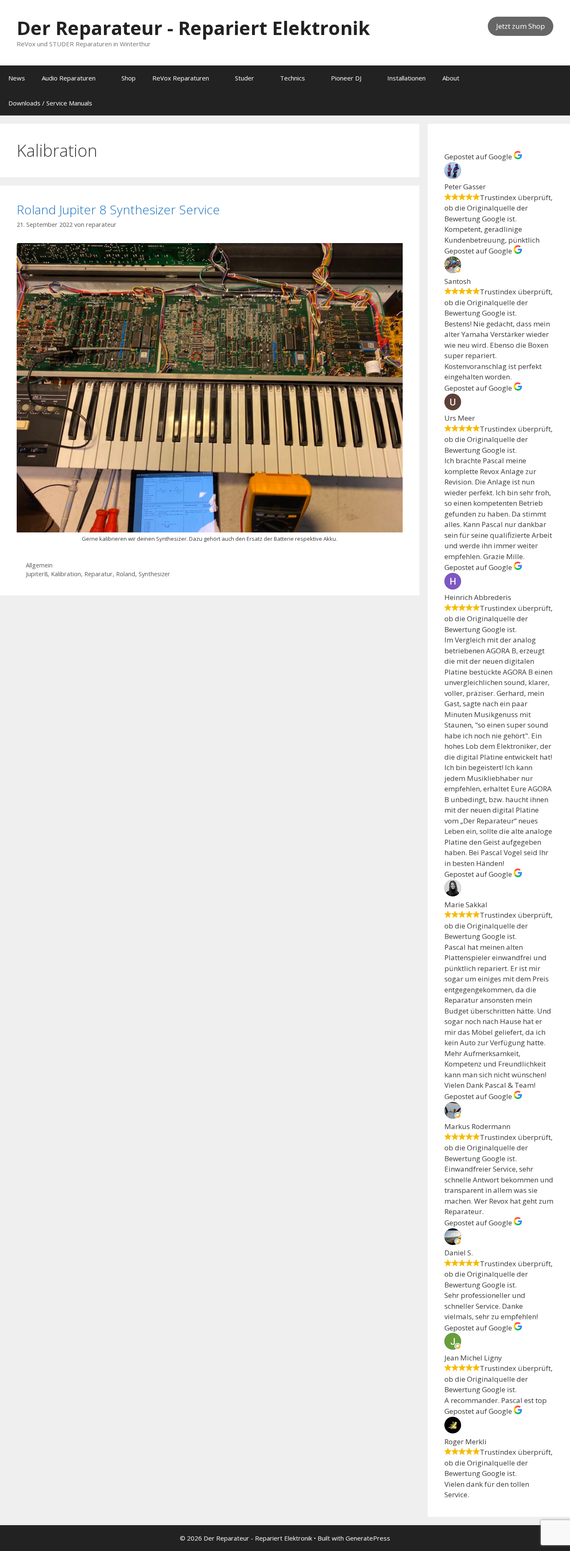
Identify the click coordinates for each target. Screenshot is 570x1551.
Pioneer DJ (346, 78)
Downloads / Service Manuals (50, 103)
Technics (292, 78)
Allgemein (39, 565)
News (16, 78)
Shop (128, 78)
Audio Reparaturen (69, 78)
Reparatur (98, 574)
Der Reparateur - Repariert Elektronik (193, 27)
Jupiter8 (37, 574)
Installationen (406, 78)
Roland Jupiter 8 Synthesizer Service (118, 209)
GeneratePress (368, 1538)
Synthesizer (154, 574)
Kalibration (66, 574)
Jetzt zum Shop (520, 26)
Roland (125, 574)
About (450, 78)
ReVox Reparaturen (180, 78)
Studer (244, 78)
